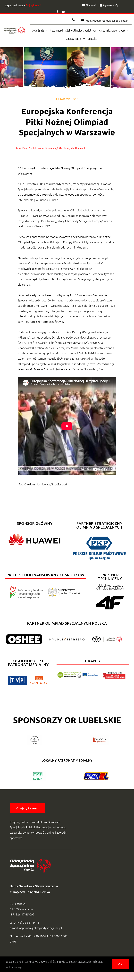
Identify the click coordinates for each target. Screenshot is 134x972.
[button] (117, 5)
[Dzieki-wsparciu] (114, 673)
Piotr (24, 148)
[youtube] (63, 11)
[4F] (110, 595)
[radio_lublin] (96, 774)
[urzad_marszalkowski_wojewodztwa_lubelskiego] (99, 737)
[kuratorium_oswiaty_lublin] (34, 737)
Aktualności (80, 148)
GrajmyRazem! (33, 5)
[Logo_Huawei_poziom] (35, 532)
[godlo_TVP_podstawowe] (17, 677)
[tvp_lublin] (38, 773)
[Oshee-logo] (24, 636)
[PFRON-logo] (26, 587)
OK (120, 964)
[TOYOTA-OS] (107, 638)
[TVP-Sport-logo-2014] (39, 678)
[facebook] (57, 11)
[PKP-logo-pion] (99, 536)
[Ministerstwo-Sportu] (64, 589)
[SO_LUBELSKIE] (14, 27)
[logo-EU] (77, 673)
